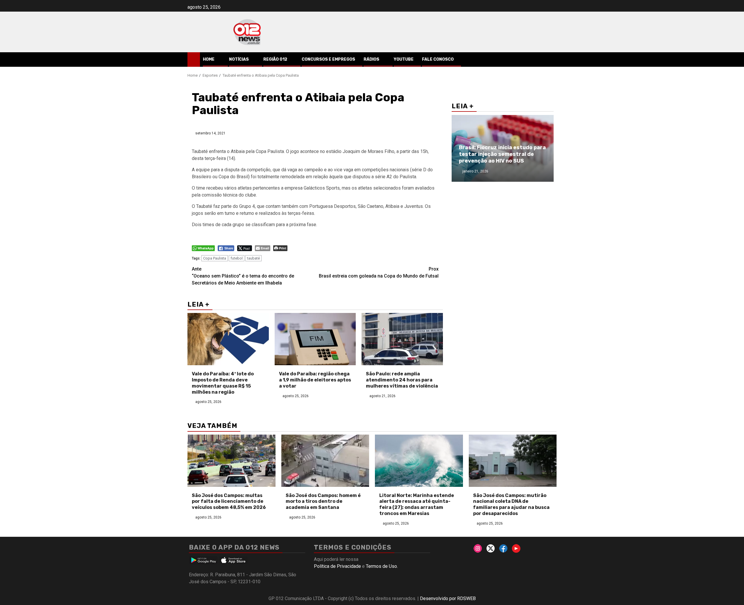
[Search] (552, 59)
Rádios (371, 59)
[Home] (193, 59)
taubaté (253, 258)
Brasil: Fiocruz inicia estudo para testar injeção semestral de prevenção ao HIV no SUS (502, 154)
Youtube (404, 59)
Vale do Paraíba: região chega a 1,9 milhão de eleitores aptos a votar (315, 380)
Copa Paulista (214, 258)
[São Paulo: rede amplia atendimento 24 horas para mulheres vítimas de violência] (402, 339)
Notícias (239, 59)
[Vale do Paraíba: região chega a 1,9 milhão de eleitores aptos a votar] (315, 339)
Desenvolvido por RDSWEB (448, 598)
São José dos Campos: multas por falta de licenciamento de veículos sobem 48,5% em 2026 (229, 501)
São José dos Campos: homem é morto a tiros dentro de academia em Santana (323, 501)
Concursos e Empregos (328, 59)
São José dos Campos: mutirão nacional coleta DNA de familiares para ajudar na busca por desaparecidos (511, 504)
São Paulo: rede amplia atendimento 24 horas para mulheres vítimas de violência (402, 380)
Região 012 (275, 59)
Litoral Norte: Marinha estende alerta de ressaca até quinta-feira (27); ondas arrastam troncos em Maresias (416, 504)
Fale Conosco (438, 59)
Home (208, 59)
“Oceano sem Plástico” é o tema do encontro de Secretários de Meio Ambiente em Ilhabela (243, 276)
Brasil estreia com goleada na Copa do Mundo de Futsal (379, 272)
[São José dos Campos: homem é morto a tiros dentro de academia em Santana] (325, 461)
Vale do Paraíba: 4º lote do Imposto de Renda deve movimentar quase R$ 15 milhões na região (223, 383)
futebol (236, 258)
